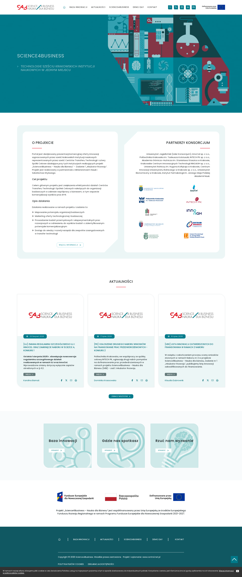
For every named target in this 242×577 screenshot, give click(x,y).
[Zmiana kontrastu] (182, 7)
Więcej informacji (68, 245)
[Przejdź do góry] (234, 559)
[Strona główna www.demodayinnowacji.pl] (35, 7)
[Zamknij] (237, 571)
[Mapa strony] (188, 7)
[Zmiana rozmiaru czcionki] (176, 7)
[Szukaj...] (170, 7)
